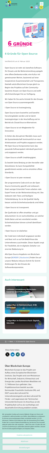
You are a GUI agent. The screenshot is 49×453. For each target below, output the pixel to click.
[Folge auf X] (41, 7)
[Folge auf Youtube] (32, 7)
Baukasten (24, 257)
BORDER (15, 257)
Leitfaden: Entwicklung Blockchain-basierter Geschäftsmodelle (21, 290)
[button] (7, 354)
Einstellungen (24, 447)
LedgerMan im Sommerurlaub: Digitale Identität (22, 321)
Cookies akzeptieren (24, 435)
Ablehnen (24, 441)
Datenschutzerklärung (22, 422)
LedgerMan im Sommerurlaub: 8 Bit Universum (21, 306)
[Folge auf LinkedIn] (36, 7)
